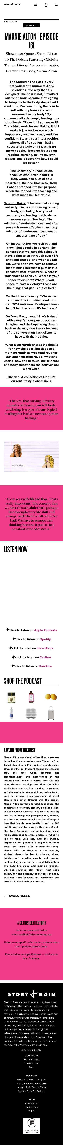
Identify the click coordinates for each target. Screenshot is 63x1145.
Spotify (45, 639)
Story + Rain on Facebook (31, 1083)
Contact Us (31, 1103)
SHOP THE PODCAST (23, 680)
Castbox (46, 657)
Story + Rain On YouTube (31, 1087)
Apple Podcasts (45, 630)
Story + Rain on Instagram (31, 1079)
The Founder (31, 1063)
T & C (32, 1111)
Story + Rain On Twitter (31, 1091)
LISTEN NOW (16, 549)
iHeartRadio (45, 648)
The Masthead (31, 1059)
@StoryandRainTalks (23, 934)
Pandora (45, 666)
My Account (31, 1107)
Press (32, 1067)
